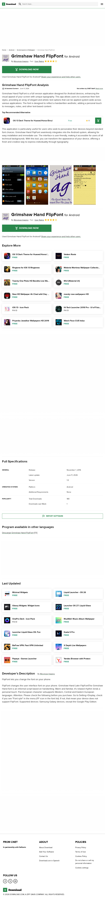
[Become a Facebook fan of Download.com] (5, 881)
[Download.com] (9, 4)
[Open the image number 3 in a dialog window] (85, 185)
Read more (99, 88)
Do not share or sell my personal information (84, 861)
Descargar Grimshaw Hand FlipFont (18, 533)
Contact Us (43, 856)
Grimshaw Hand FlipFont (45, 56)
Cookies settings (81, 868)
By (19, 61)
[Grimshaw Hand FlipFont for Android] (5, 58)
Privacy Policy (80, 847)
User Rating (39, 61)
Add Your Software (46, 852)
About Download (45, 847)
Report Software (54, 516)
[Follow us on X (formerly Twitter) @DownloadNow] (10, 881)
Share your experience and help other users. (61, 77)
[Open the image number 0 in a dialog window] (13, 185)
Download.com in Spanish (49, 861)
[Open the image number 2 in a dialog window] (61, 185)
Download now (29, 69)
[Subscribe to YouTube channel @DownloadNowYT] (15, 881)
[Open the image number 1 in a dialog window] (37, 185)
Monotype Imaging (47, 674)
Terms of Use (80, 852)
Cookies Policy (81, 856)
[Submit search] (20, 4)
